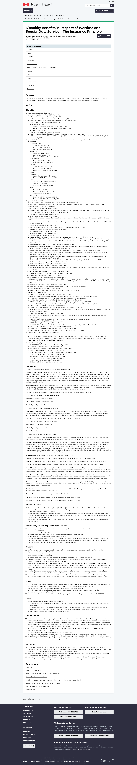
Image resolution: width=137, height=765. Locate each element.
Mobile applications (52, 761)
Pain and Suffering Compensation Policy (38, 686)
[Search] (112, 5)
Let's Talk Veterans (99, 712)
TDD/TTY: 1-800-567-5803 (99, 736)
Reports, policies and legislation (48, 15)
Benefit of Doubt (60, 626)
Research (26, 719)
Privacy (87, 761)
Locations (27, 737)
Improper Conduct (71, 651)
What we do (28, 716)
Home (25, 15)
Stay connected (29, 740)
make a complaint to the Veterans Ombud (79, 749)
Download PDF (104, 36)
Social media (36, 761)
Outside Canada (29, 734)
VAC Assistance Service (63, 726)
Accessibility (28, 710)
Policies (62, 15)
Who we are (27, 713)
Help (25, 761)
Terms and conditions (71, 761)
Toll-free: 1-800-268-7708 (68, 736)
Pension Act (81, 372)
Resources (27, 722)
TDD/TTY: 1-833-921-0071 (68, 716)
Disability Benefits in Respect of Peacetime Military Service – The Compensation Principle (54, 680)
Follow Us (30, 746)
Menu (27, 11)
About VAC (32, 15)
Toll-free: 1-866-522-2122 (68, 712)
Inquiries (26, 731)
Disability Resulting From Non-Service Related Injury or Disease (46, 683)
